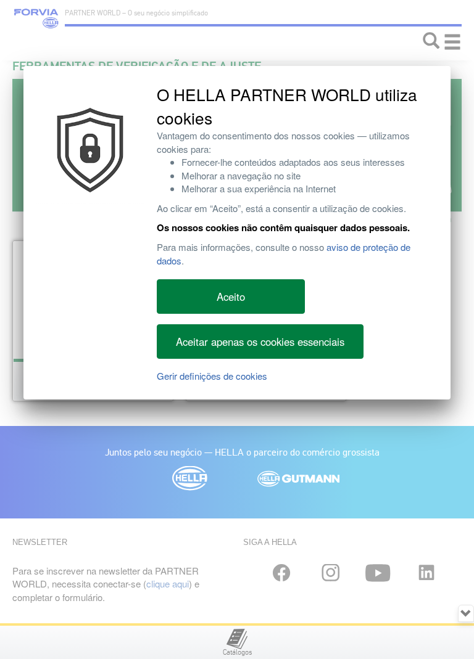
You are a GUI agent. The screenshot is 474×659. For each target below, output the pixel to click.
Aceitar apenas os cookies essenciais (260, 341)
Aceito (231, 296)
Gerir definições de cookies (212, 375)
